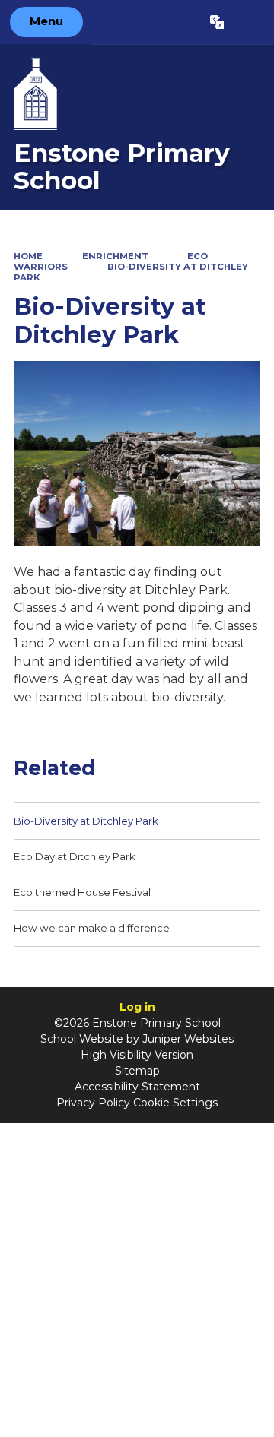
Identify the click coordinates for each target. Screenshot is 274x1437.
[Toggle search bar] (248, 22)
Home (28, 256)
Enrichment (115, 256)
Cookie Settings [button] (175, 1102)
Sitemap (137, 1071)
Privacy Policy (93, 1102)
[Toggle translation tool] (216, 22)
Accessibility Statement (137, 1087)
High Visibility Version (137, 1055)
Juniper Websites (188, 1039)
